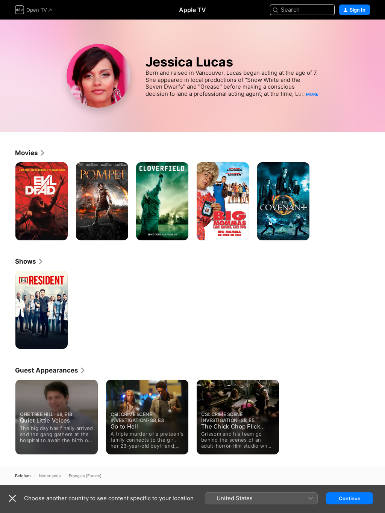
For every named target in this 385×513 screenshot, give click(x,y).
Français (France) (85, 476)
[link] (30, 153)
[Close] (12, 498)
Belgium (23, 476)
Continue (350, 498)
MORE (312, 94)
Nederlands (50, 476)
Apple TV (192, 10)
